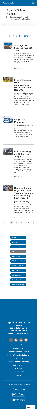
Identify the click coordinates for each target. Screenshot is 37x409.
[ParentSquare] (18, 389)
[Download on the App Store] (18, 400)
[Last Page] (31, 222)
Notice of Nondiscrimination (18, 355)
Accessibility (18, 372)
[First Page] (4, 222)
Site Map (18, 368)
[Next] (28, 222)
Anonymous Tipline (18, 345)
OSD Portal (18, 358)
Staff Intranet (18, 365)
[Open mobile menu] (33, 3)
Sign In (18, 375)
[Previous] (8, 222)
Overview (12, 25)
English (29, 407)
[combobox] (30, 407)
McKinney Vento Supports (18, 351)
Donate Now (18, 348)
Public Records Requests (18, 362)
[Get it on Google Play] (18, 394)
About (4, 25)
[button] (9, 3)
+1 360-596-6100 (22, 333)
